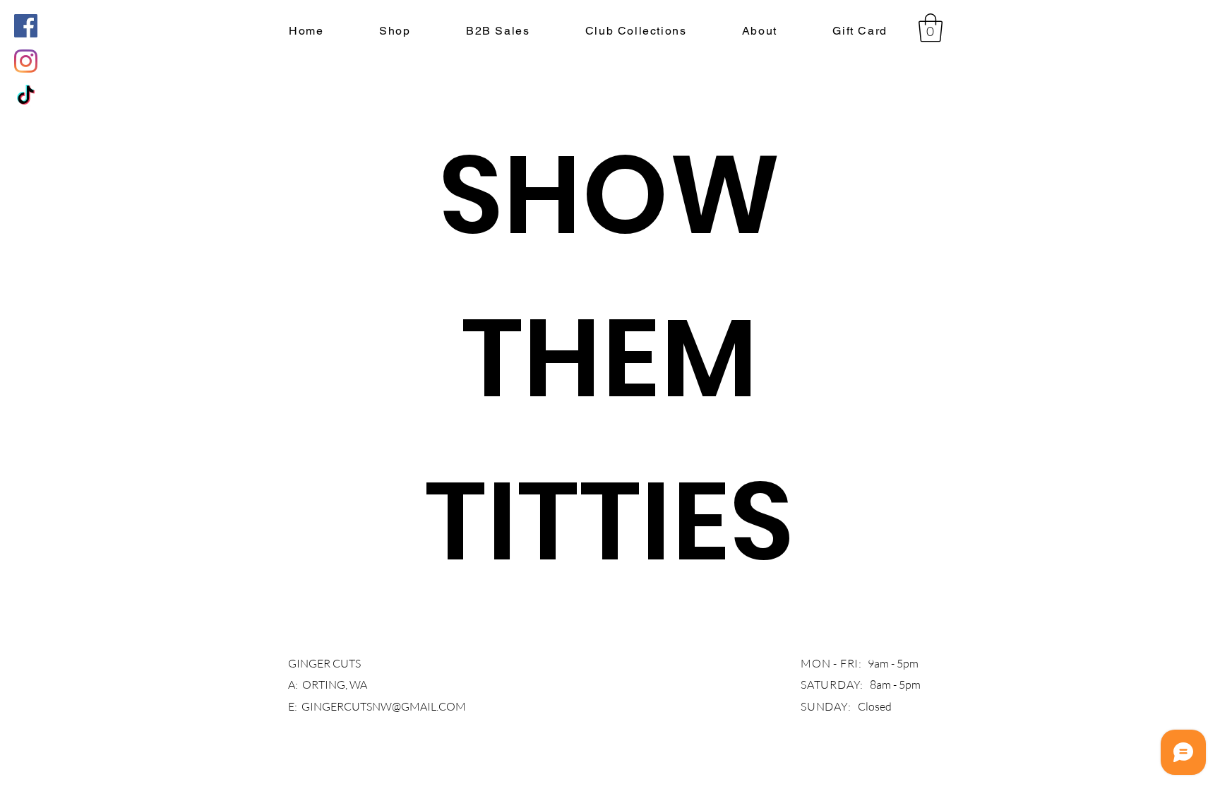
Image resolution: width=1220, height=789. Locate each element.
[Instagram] (25, 61)
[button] (395, 31)
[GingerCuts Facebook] (25, 25)
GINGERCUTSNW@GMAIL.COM (383, 706)
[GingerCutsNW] (25, 96)
